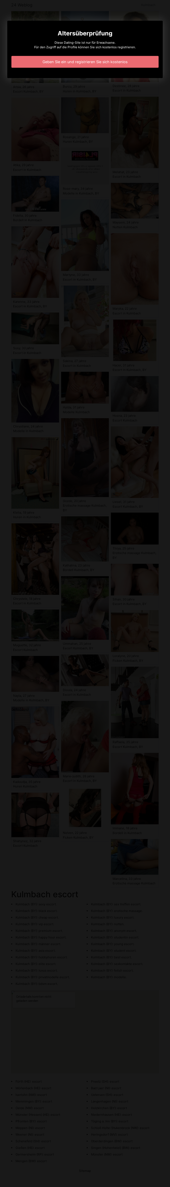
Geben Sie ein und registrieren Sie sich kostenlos (85, 62)
